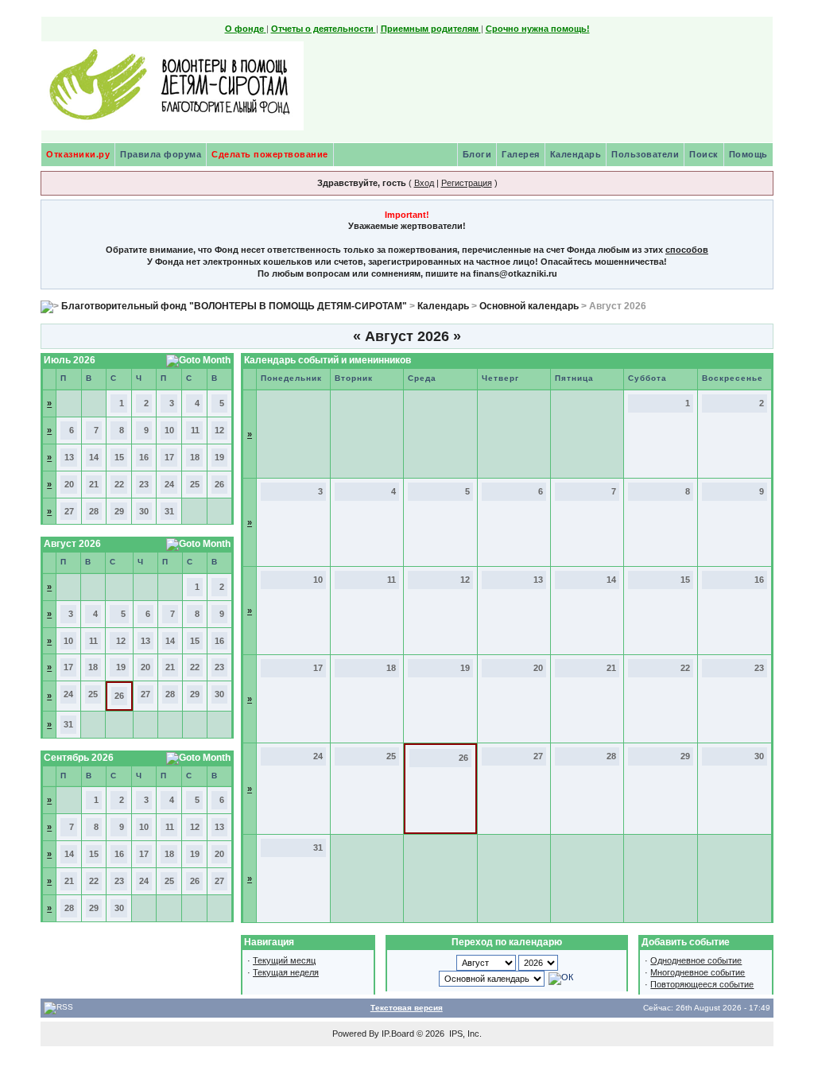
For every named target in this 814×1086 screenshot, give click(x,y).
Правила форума (160, 154)
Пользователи (645, 154)
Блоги (477, 154)
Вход (424, 183)
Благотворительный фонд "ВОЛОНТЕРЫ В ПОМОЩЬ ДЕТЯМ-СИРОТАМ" (234, 306)
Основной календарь (529, 306)
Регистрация (466, 183)
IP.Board (398, 1033)
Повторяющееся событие (702, 984)
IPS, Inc (464, 1033)
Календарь (576, 154)
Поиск (704, 154)
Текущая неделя (286, 972)
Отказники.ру (78, 154)
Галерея (521, 154)
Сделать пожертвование (269, 154)
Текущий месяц (284, 960)
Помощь (748, 154)
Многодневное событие (697, 972)
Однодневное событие (696, 960)
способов (686, 249)
